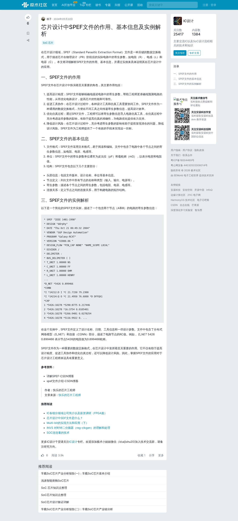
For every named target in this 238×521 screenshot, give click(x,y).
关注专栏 (180, 52)
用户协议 (187, 150)
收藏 (141, 455)
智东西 (198, 210)
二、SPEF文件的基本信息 (187, 78)
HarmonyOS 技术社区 (183, 199)
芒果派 (195, 204)
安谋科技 (176, 189)
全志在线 (185, 204)
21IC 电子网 (194, 194)
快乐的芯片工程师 (70, 395)
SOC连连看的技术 (58, 432)
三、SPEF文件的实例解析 (187, 83)
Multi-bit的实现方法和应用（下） (68, 423)
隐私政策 (199, 150)
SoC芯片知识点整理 (53, 495)
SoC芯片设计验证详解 (55, 502)
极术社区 (34, 4)
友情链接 (176, 184)
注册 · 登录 (209, 5)
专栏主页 (194, 52)
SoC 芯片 (48, 42)
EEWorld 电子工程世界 (186, 175)
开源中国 (199, 189)
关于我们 (176, 155)
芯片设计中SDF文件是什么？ (65, 418)
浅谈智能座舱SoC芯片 (55, 480)
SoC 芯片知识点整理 (54, 487)
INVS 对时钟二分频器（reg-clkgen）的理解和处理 (78, 427)
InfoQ (209, 189)
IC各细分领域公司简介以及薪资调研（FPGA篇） (77, 413)
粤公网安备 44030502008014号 (189, 165)
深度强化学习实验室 (182, 210)
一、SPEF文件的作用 (185, 73)
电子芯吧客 (203, 199)
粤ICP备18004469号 (182, 160)
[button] (28, 40)
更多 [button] (161, 455)
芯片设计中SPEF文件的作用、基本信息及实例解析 (101, 30)
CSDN (174, 204)
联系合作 (187, 155)
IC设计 (73, 441)
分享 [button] (152, 455)
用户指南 (176, 150)
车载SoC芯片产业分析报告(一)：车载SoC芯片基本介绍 (75, 473)
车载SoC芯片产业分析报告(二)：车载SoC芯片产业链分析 (77, 509)
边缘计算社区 (178, 194)
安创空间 (187, 189)
